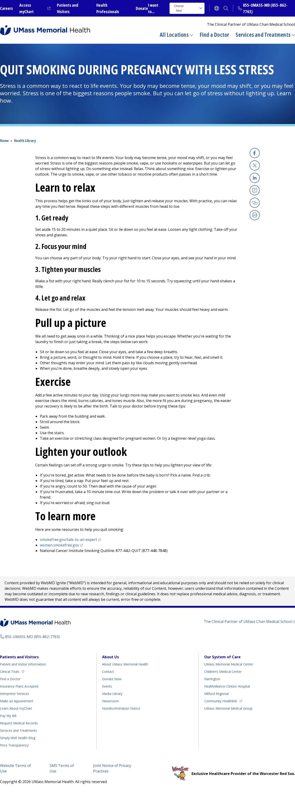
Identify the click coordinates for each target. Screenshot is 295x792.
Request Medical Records (19, 723)
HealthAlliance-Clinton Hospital (227, 686)
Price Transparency (14, 745)
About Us (110, 656)
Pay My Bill (8, 716)
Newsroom (110, 701)
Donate (142, 8)
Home (4, 140)
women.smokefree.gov (62, 545)
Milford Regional (216, 693)
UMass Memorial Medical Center (228, 664)
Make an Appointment (16, 701)
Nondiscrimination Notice (121, 708)
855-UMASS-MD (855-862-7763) (32, 636)
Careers (6, 8)
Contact (108, 671)
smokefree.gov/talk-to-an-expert (71, 539)
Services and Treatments (263, 34)
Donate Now (111, 679)
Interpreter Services (14, 693)
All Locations (174, 34)
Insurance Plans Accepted (19, 686)
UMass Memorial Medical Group (228, 708)
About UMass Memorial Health (125, 664)
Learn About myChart (16, 708)
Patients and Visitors (19, 656)
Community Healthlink (220, 701)
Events (107, 686)
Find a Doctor (214, 35)
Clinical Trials (12, 671)
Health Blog (17, 738)
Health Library (25, 140)
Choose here (179, 8)
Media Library (112, 693)
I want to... (153, 8)
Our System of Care (222, 656)
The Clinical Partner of (249, 621)
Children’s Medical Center (223, 671)
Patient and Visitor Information (23, 664)
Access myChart (34, 8)
